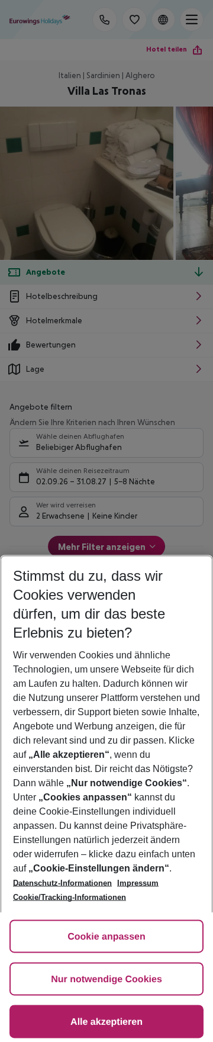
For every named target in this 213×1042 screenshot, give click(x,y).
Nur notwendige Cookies (106, 980)
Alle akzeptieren (106, 1022)
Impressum (138, 883)
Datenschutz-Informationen (62, 883)
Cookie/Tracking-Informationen (69, 897)
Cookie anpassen (106, 937)
